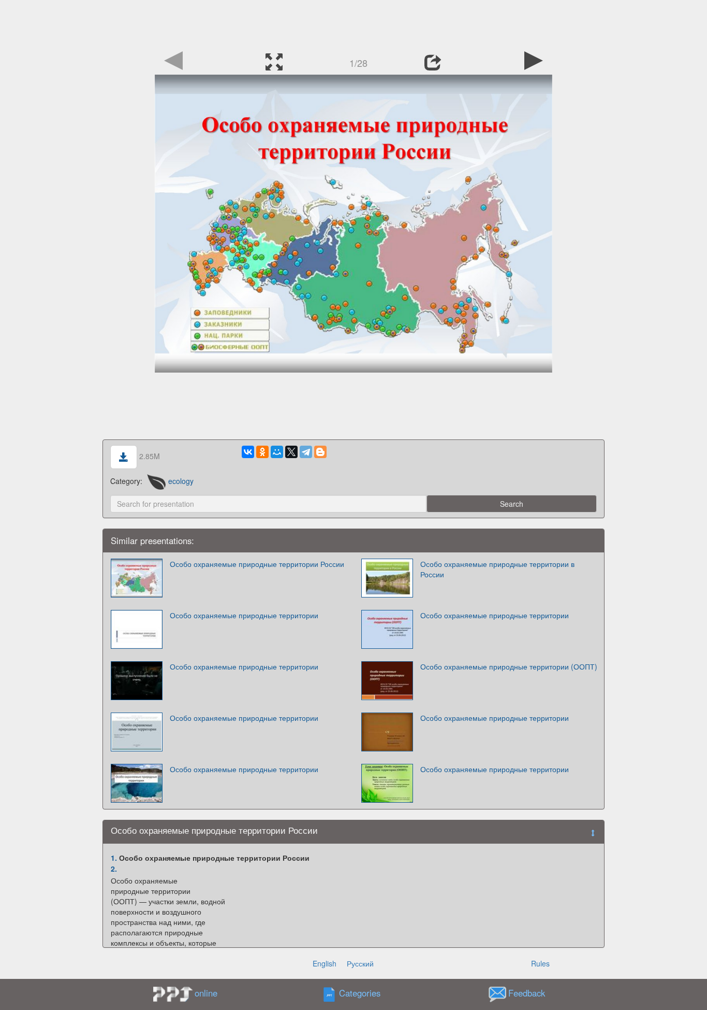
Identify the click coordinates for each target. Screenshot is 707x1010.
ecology (181, 481)
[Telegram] (306, 452)
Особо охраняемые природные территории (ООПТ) (508, 666)
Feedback (526, 993)
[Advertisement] (353, 23)
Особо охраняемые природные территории (244, 615)
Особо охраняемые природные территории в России (497, 569)
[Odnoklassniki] (262, 452)
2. (114, 868)
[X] (291, 452)
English (324, 963)
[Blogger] (320, 452)
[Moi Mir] (277, 452)
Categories (359, 993)
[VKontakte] (248, 452)
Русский (360, 963)
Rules (540, 963)
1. (114, 857)
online (206, 993)
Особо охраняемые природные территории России (257, 564)
